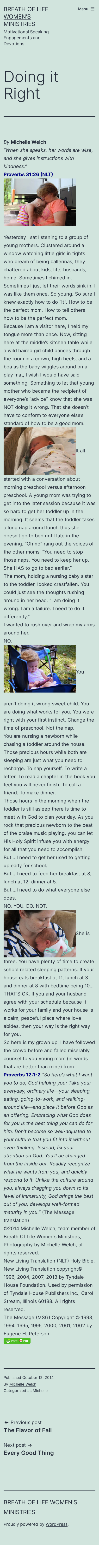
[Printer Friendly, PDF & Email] (17, 1341)
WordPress (57, 1524)
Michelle (40, 1390)
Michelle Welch (22, 1384)
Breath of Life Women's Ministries (26, 16)
